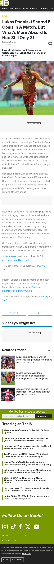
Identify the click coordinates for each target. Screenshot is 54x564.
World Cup (7, 8)
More (48, 350)
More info (26, 553)
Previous (14, 313)
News (18, 8)
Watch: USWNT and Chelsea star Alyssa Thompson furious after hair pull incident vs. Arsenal (25, 480)
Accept (6, 559)
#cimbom (36, 287)
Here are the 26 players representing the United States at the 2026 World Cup (27, 447)
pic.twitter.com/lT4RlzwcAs (16, 259)
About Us (30, 535)
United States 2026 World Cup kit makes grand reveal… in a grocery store (26, 497)
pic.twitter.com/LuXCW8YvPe (17, 290)
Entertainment (30, 8)
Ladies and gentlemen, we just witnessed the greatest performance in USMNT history (34, 360)
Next (40, 313)
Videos (44, 8)
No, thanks (17, 559)
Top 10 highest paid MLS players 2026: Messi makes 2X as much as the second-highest (26, 455)
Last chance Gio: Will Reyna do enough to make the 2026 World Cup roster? (27, 489)
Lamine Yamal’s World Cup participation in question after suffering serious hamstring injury (32, 376)
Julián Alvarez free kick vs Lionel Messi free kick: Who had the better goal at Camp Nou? (33, 392)
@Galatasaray (10, 256)
